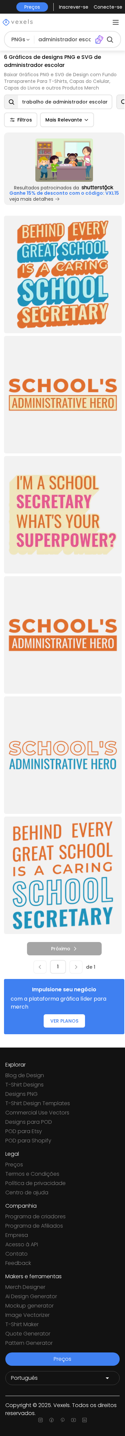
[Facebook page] (51, 1420)
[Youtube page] (73, 1420)
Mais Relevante (63, 120)
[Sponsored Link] (64, 160)
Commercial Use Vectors (37, 1112)
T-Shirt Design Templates (37, 1103)
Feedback (18, 1263)
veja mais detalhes (31, 199)
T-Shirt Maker (22, 1324)
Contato (16, 1254)
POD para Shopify (28, 1140)
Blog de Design (24, 1075)
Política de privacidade (35, 1183)
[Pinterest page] (62, 1420)
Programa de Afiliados (34, 1226)
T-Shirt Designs (24, 1084)
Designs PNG (21, 1094)
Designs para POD (28, 1122)
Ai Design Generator (31, 1296)
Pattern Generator (29, 1343)
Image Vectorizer (27, 1315)
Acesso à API (21, 1244)
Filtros (24, 120)
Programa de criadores (35, 1216)
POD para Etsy (23, 1131)
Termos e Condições (32, 1174)
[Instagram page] (40, 1420)
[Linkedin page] (84, 1420)
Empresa (16, 1235)
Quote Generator (27, 1333)
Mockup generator (29, 1306)
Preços (14, 1164)
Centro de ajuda (26, 1192)
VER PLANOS (64, 1021)
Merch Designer (25, 1287)
